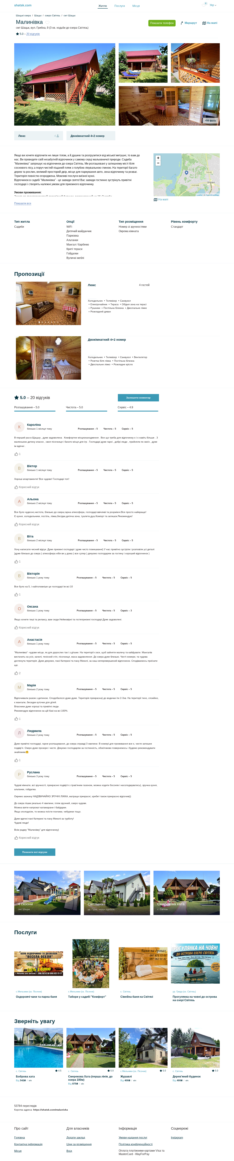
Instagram (177, 1137)
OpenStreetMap (212, 195)
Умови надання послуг (133, 1137)
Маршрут (190, 22)
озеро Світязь (52, 15)
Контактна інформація (28, 1144)
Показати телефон (162, 23)
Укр (212, 5)
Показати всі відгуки (34, 852)
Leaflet (199, 195)
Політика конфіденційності (136, 1144)
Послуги (119, 5)
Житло (102, 5)
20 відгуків (33, 33)
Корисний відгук (28, 487)
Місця (136, 5)
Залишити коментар (138, 397)
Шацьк (37, 15)
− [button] (158, 163)
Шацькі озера (23, 15)
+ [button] (158, 158)
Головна (19, 1137)
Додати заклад (75, 1137)
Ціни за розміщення (79, 1144)
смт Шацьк (69, 15)
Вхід (69, 1151)
